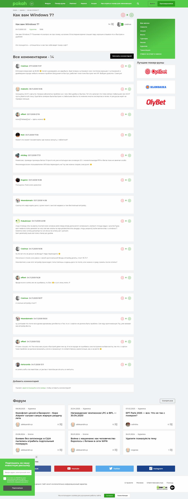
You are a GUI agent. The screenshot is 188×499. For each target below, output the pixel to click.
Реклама (139, 483)
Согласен (109, 495)
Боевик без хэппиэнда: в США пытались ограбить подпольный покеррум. (35, 441)
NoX (22, 135)
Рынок (143, 42)
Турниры (144, 38)
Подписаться (17, 488)
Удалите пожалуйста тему (141, 439)
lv (32, 4)
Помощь (170, 483)
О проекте (129, 483)
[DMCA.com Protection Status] (162, 487)
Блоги (142, 35)
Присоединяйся (166, 3)
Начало (15, 10)
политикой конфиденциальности (17, 482)
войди (43, 388)
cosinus (127, 24)
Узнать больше (122, 495)
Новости (143, 27)
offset (23, 114)
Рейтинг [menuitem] (73, 3)
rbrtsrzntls (25, 364)
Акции (143, 31)
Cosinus (24, 66)
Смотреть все (167, 401)
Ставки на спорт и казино (150, 54)
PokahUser (26, 221)
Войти (152, 3)
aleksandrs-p (27, 424)
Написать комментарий (122, 56)
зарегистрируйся (29, 388)
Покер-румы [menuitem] (60, 3)
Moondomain (27, 200)
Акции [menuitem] (94, 3)
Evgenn (24, 180)
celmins (134, 424)
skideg (24, 155)
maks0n (24, 89)
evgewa (134, 450)
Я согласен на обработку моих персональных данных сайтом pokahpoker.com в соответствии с (18, 480)
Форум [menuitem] (48, 3)
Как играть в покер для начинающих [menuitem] (116, 3)
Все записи (144, 23)
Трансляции (145, 50)
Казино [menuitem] (84, 3)
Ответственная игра (155, 483)
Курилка (22, 10)
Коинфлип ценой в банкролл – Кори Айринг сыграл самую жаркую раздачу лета (39, 415)
